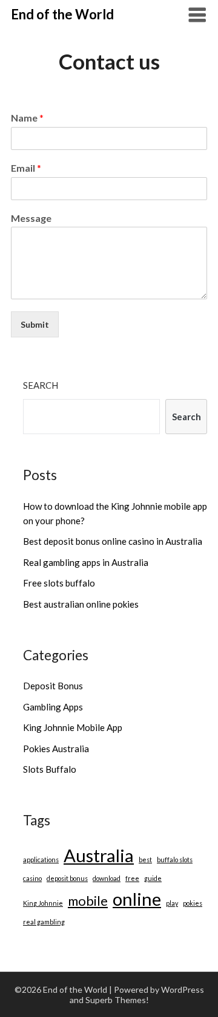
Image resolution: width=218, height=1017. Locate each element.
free (132, 878)
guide (153, 878)
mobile (88, 900)
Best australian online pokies (81, 604)
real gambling (44, 922)
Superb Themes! (117, 1000)
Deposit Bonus (53, 685)
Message (31, 218)
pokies (192, 903)
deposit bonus (67, 878)
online (137, 898)
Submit (35, 324)
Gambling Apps (53, 706)
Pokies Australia (56, 748)
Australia (99, 855)
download (107, 878)
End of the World (62, 14)
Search (40, 385)
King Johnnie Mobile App (72, 727)
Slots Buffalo (49, 769)
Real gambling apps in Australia (85, 562)
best (145, 859)
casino (32, 878)
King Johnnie (43, 903)
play (172, 903)
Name (27, 117)
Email (26, 168)
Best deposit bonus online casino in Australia (112, 541)
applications (41, 859)
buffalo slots (175, 859)
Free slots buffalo (59, 582)
